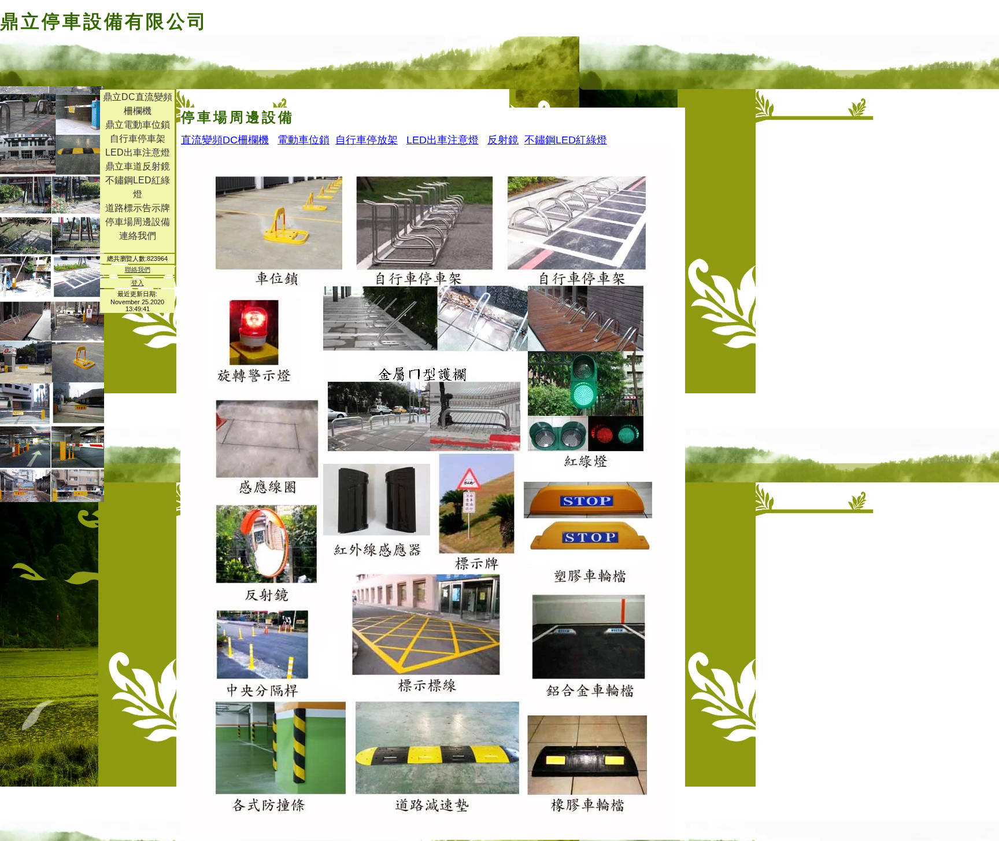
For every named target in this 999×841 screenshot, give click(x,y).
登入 (137, 282)
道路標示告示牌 (137, 208)
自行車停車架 (137, 138)
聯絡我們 (137, 269)
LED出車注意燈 (137, 152)
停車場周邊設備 (137, 222)
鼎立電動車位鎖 (137, 125)
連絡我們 (137, 236)
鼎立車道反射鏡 (137, 166)
